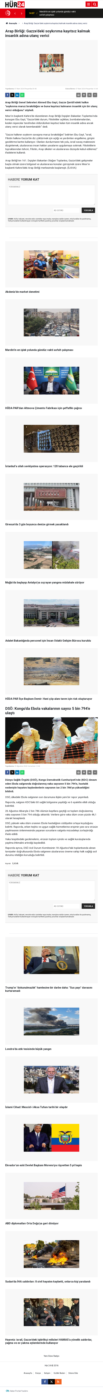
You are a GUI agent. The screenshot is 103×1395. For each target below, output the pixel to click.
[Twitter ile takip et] (51, 1381)
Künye (38, 1373)
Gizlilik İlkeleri (59, 1373)
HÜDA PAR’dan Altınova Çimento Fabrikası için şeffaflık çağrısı (54, 13)
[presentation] (15, 13)
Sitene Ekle (73, 1373)
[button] (84, 95)
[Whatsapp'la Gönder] (22, 95)
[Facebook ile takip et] (44, 1381)
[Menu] (88, 4)
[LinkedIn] (17, 95)
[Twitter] (12, 95)
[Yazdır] (78, 95)
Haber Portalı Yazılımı (19, 1391)
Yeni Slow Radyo (51, 1356)
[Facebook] (7, 95)
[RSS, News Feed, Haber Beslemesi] (58, 1381)
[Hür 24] (15, 4)
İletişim (47, 1373)
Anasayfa (12, 23)
